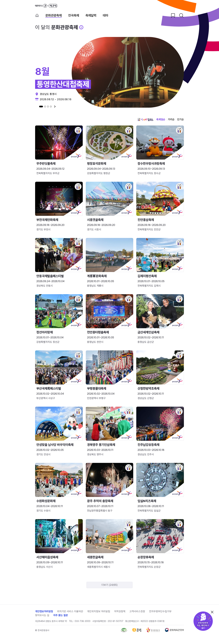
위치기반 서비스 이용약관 (70, 611)
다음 (55, 106)
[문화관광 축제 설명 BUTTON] (81, 27)
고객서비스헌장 (137, 611)
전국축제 (73, 15)
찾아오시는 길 (42, 615)
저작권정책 (119, 611)
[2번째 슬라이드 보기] (45, 106)
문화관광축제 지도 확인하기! (203, 621)
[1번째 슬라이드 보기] (41, 106)
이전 (36, 106)
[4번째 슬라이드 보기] (51, 106)
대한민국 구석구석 (46, 6)
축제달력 (90, 15)
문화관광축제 (53, 15)
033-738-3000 (82, 621)
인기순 (180, 119)
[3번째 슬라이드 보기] (48, 106)
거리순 (171, 119)
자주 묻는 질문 (60, 615)
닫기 (212, 612)
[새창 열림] (124, 631)
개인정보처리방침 (44, 611)
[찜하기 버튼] (173, 15)
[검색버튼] (181, 15)
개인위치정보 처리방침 (98, 611)
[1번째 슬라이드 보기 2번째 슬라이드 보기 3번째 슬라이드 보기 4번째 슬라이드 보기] (45, 106)
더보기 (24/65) (109, 584)
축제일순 (160, 119)
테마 (105, 15)
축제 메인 (37, 15)
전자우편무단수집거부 (160, 611)
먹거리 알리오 (145, 119)
